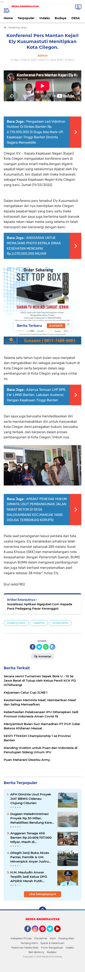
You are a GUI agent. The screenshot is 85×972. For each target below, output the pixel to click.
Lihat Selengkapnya (41, 894)
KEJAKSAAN (60, 622)
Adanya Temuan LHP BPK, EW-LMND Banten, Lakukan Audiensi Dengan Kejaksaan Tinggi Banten (36, 395)
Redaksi (52, 952)
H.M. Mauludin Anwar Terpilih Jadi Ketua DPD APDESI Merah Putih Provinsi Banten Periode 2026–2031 (29, 876)
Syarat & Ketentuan (52, 943)
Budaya (60, 18)
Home (8, 18)
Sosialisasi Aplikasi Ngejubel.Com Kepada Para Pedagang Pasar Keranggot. (39, 606)
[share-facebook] (32, 647)
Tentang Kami (29, 943)
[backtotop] (42, 910)
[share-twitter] (39, 647)
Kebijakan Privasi (21, 938)
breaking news (16, 622)
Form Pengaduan (52, 947)
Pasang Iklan (66, 938)
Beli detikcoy (36, 952)
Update (57, 325)
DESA (75, 18)
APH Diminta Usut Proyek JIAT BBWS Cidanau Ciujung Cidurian (30, 798)
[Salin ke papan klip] (52, 647)
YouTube (60, 934)
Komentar (44, 656)
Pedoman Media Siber (25, 947)
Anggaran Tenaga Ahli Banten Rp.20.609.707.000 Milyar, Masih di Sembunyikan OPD (31, 837)
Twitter (52, 934)
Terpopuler (26, 18)
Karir (53, 938)
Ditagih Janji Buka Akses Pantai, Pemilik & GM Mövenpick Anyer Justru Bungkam (29, 857)
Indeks (44, 18)
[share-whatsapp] (46, 647)
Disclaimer (40, 938)
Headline (38, 622)
